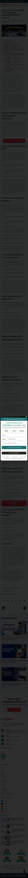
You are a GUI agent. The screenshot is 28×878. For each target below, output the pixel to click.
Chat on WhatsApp (15, 453)
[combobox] (5, 439)
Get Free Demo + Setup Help (15, 447)
